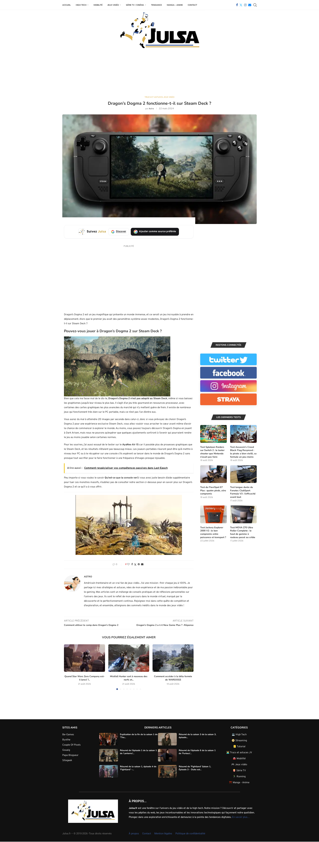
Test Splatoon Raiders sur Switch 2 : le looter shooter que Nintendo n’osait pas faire (212, 451)
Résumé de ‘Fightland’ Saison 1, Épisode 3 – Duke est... (195, 768)
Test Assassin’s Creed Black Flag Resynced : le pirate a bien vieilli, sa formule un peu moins (243, 451)
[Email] (249, 5)
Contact (192, 5)
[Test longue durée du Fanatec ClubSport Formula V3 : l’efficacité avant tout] (243, 474)
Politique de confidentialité (190, 833)
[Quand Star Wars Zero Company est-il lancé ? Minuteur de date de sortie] (84, 658)
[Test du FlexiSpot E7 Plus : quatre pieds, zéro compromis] (213, 474)
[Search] (255, 5)
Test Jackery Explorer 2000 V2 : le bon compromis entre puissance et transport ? (213, 532)
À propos (134, 833)
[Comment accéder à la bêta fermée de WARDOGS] (173, 658)
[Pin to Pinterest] (139, 564)
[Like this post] (128, 564)
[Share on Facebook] (132, 564)
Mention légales (163, 833)
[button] (68, 667)
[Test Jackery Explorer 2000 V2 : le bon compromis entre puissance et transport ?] (213, 514)
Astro (151, 108)
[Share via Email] (142, 564)
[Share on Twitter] (135, 564)
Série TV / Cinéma (135, 5)
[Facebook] (237, 5)
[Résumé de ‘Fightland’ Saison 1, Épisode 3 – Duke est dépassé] (167, 771)
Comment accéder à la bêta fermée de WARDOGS (173, 678)
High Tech (81, 5)
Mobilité (98, 5)
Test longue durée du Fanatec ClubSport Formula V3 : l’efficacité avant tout (243, 492)
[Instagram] (245, 5)
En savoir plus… (241, 817)
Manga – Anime (175, 5)
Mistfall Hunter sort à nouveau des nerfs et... (128, 678)
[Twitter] (240, 5)
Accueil (66, 5)
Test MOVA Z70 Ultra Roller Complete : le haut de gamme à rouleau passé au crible (242, 532)
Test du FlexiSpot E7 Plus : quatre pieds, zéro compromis (213, 490)
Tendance (156, 5)
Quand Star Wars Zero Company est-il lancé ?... (84, 678)
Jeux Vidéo (113, 5)
